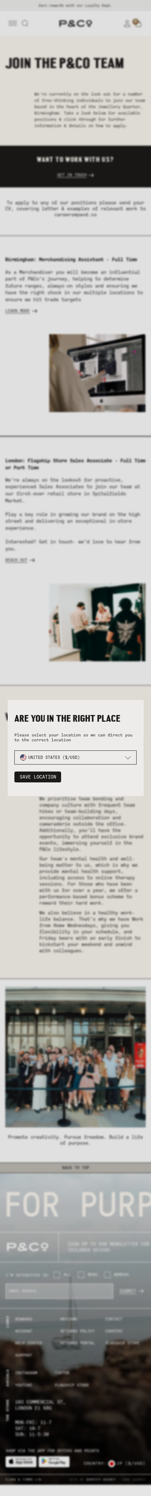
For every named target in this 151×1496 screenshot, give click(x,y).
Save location (38, 777)
